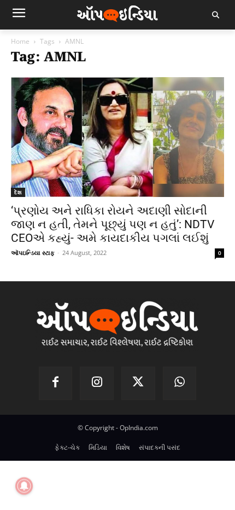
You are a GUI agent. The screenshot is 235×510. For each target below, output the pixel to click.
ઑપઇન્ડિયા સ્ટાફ (33, 252)
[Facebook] (56, 384)
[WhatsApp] (180, 384)
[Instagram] (97, 384)
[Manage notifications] (24, 486)
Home (20, 41)
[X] (138, 384)
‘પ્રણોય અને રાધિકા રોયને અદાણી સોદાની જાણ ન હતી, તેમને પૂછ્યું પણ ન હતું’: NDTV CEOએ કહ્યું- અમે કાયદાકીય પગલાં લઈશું (112, 224)
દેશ (18, 192)
